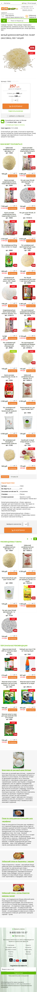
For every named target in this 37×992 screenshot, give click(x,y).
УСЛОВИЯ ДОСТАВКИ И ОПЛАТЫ (15, 125)
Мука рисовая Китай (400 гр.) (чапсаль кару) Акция (9, 650)
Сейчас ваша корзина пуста (12, 16)
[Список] (27, 539)
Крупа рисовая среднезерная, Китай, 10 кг (9, 376)
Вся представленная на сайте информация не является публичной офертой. (18, 940)
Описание (5, 477)
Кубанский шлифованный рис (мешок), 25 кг (27, 376)
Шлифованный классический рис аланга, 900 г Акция (9, 279)
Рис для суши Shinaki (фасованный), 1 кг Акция (27, 181)
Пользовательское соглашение (18, 976)
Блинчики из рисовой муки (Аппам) (16, 770)
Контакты (7, 3)
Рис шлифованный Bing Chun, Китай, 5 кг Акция (9, 246)
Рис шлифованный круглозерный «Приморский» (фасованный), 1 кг (9, 345)
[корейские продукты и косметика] (2, 6)
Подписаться (18, 973)
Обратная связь (19, 936)
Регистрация (32, 3)
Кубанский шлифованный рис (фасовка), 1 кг (9, 149)
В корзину (17, 106)
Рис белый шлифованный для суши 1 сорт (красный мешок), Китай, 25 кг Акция (27, 280)
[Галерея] (31, 539)
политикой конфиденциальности (10, 985)
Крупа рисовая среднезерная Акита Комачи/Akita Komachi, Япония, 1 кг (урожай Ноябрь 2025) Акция (9, 216)
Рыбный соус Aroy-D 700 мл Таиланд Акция (27, 650)
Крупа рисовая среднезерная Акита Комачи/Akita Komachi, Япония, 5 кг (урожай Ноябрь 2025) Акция (9, 183)
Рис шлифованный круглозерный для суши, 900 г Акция (27, 246)
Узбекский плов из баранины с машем (18, 861)
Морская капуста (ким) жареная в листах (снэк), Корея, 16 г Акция (9, 683)
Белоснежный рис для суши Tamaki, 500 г (27, 408)
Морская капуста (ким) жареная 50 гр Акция (27, 682)
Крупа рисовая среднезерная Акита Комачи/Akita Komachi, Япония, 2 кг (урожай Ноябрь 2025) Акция (27, 151)
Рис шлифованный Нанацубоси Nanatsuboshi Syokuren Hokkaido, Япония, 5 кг (9, 410)
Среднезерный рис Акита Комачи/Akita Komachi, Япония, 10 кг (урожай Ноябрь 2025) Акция (9, 313)
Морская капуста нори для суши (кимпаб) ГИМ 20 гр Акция (9, 715)
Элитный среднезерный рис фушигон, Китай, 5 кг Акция (27, 579)
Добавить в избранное (16, 116)
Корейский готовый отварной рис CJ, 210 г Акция (27, 441)
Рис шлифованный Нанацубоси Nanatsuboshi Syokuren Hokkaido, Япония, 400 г (9, 442)
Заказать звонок (27, 10)
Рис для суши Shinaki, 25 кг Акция (27, 213)
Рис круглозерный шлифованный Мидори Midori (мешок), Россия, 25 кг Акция (27, 312)
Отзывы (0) (14, 477)
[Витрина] (35, 539)
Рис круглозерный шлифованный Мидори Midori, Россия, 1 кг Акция (27, 345)
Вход (24, 3)
